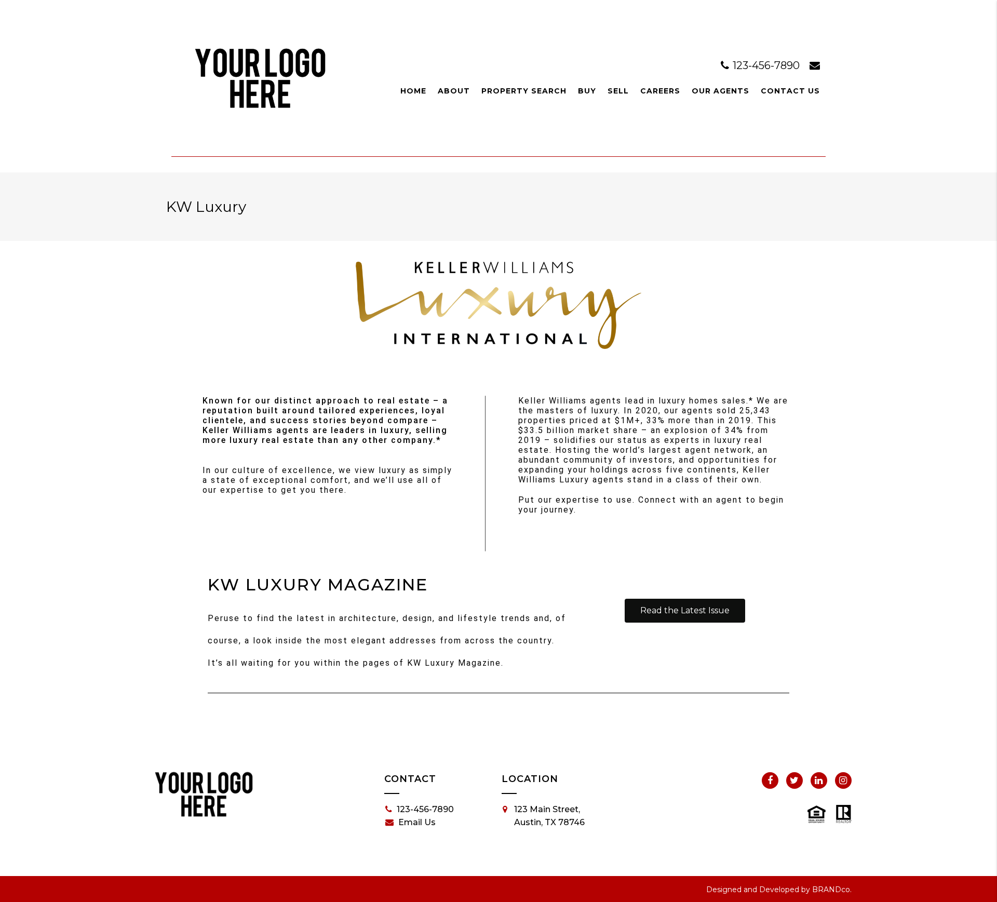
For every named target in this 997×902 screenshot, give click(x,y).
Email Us (417, 822)
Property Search (524, 91)
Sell (618, 91)
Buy (587, 91)
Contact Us (790, 91)
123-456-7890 (766, 65)
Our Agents (720, 91)
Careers (660, 91)
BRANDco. (832, 889)
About (454, 91)
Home (413, 91)
